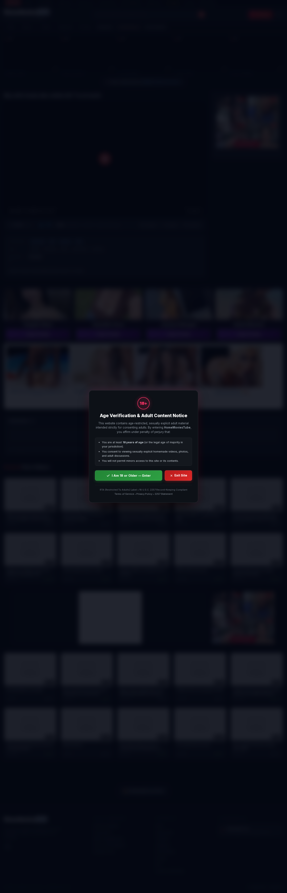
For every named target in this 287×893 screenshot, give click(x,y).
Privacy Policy (144, 493)
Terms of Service (124, 493)
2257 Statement (164, 493)
